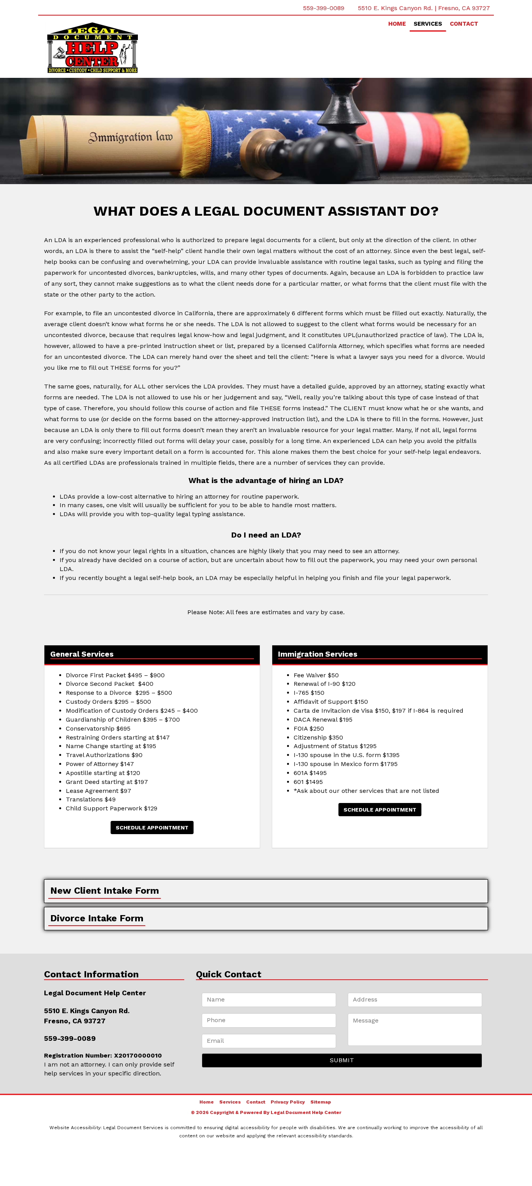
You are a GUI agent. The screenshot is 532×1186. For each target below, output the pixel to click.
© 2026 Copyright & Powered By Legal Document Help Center (266, 1112)
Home (397, 23)
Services (428, 23)
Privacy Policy (288, 1102)
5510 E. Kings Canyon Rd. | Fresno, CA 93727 (424, 8)
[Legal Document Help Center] (114, 47)
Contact (464, 23)
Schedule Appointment (152, 827)
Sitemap (320, 1102)
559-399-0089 (323, 8)
